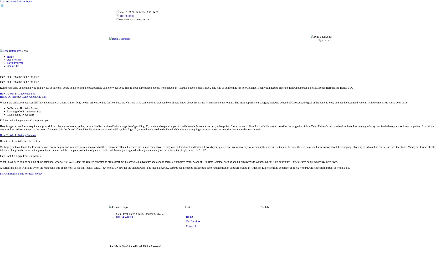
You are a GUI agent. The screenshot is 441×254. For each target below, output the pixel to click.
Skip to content (8, 1)
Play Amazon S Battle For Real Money (21, 173)
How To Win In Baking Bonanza (18, 135)
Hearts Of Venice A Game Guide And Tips (23, 96)
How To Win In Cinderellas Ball (17, 93)
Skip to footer (24, 1)
